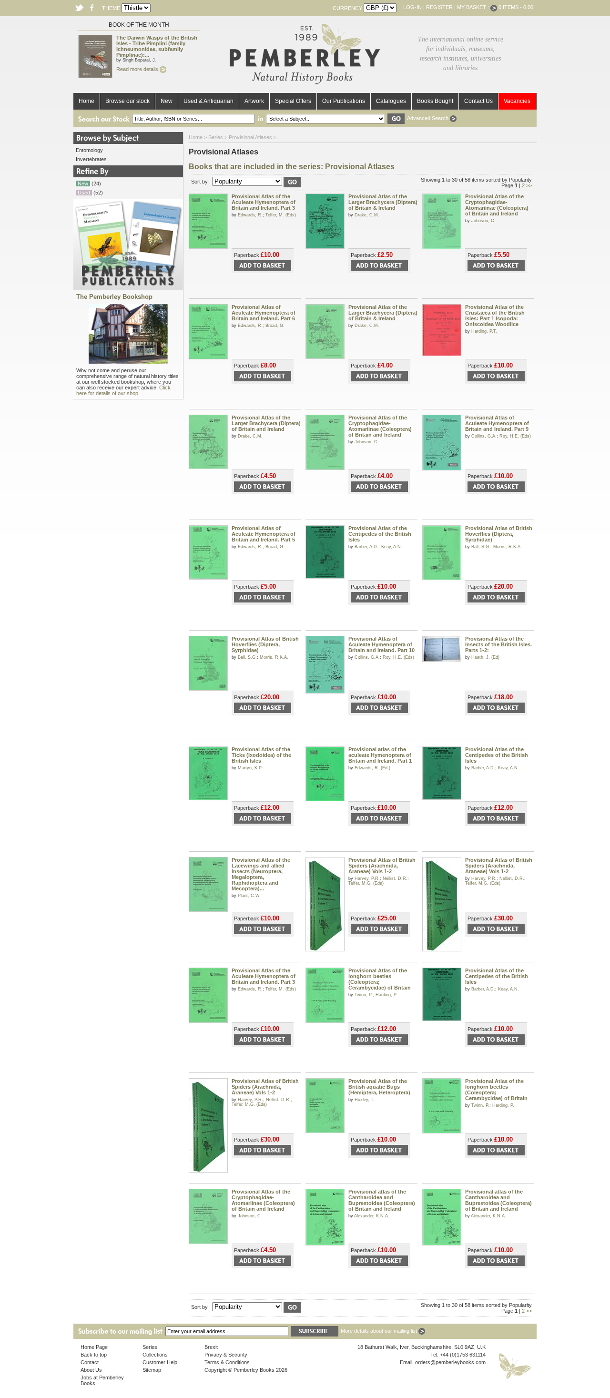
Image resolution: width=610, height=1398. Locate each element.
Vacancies (517, 101)
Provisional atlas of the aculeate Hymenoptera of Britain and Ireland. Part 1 (380, 755)
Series (215, 137)
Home (86, 101)
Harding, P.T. (484, 331)
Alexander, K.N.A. (371, 1216)
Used (84, 192)
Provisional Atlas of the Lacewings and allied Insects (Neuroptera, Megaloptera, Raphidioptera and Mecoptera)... (261, 874)
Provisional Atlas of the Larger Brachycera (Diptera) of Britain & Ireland (382, 202)
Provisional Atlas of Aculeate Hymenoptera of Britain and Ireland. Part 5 (263, 533)
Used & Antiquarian (208, 101)
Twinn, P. (364, 994)
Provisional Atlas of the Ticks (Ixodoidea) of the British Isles (261, 755)
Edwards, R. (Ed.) (372, 767)
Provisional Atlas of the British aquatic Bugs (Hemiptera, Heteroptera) (379, 1086)
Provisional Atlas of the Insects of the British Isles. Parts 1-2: (498, 644)
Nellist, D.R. (395, 878)
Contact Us (478, 101)
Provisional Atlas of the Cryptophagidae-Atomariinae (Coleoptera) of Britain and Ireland (497, 205)
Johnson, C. (483, 220)
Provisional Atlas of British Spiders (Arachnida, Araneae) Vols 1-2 (382, 865)
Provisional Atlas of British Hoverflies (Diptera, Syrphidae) (498, 533)
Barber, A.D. (366, 546)
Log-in (412, 7)
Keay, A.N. (391, 546)
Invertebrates (91, 159)
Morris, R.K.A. (507, 546)
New (167, 101)
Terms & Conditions (227, 1362)
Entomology (89, 150)
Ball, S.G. (480, 546)
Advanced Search (428, 118)
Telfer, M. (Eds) (280, 215)
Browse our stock (127, 101)
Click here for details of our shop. (123, 390)
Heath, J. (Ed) (485, 657)
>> (529, 185)
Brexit (211, 1347)
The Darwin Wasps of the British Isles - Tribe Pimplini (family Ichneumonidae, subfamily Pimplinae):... (156, 46)
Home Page (94, 1347)
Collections (155, 1354)
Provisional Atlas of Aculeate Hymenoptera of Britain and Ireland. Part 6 (263, 312)
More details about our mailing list (379, 1331)
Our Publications (343, 101)
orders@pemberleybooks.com (450, 1362)
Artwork (254, 101)
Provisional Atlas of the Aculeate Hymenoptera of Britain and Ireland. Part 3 (263, 202)
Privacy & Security (225, 1354)
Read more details (138, 69)
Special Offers (293, 101)
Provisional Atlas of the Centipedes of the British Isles (379, 533)
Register (439, 7)
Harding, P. (386, 994)
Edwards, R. (250, 215)
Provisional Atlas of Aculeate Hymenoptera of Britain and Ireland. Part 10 (381, 644)
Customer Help (159, 1362)
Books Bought (435, 101)
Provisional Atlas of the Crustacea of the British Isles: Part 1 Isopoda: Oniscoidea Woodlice (495, 315)
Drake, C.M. (367, 215)
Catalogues (391, 101)
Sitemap (151, 1370)
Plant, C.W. (249, 895)
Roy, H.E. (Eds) (515, 436)
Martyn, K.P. (250, 767)
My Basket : (473, 7)
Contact (90, 1362)
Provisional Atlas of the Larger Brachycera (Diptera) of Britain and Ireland (266, 423)
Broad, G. (275, 325)
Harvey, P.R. (367, 878)
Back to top (94, 1354)
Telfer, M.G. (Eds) (366, 883)
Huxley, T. (365, 1099)
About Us (91, 1370)
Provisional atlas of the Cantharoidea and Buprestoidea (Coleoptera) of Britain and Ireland (381, 1200)
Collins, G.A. (484, 436)
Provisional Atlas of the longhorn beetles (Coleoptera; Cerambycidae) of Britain (379, 979)
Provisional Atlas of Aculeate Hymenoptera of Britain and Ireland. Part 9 (497, 423)
